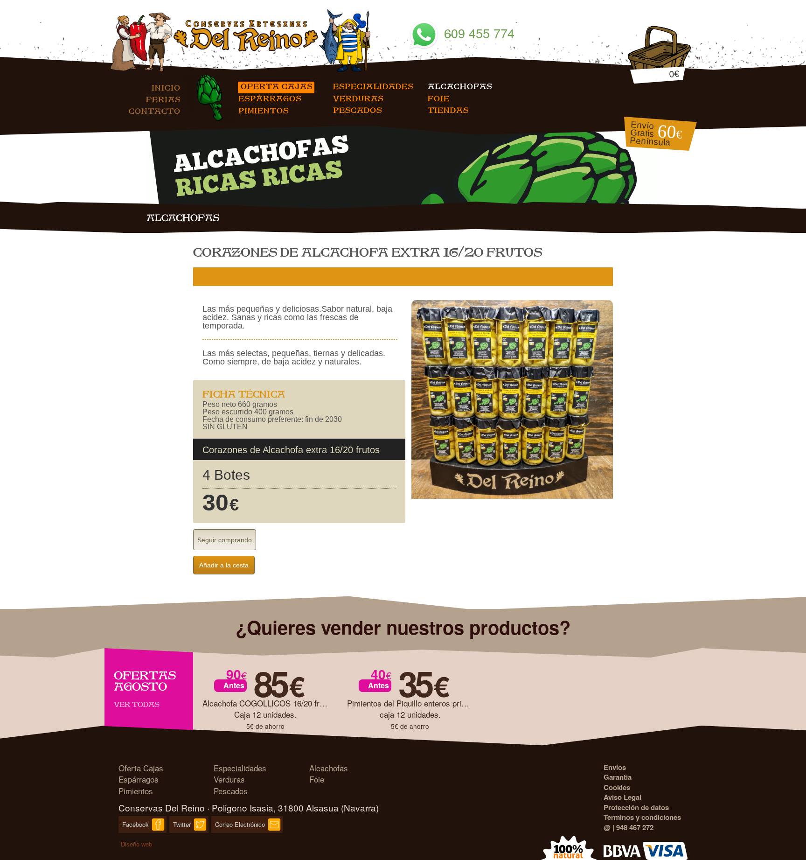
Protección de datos (636, 807)
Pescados (357, 110)
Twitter (182, 824)
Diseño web (136, 843)
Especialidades (373, 86)
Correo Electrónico (240, 824)
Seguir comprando (224, 540)
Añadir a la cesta (224, 565)
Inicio (166, 87)
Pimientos (263, 110)
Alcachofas (460, 86)
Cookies (617, 787)
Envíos (615, 767)
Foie (439, 98)
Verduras (358, 98)
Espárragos (269, 98)
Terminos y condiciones (642, 817)
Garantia (618, 777)
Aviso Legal (622, 797)
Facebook (135, 824)
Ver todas (137, 704)
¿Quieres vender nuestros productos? (403, 627)
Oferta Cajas (276, 86)
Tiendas (448, 110)
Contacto (155, 111)
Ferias (163, 99)
